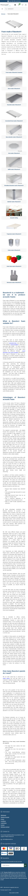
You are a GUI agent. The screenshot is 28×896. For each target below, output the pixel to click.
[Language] (15, 4)
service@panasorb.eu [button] (8, 839)
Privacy (2, 819)
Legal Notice (3, 823)
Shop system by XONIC (14, 892)
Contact (2, 825)
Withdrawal (3, 815)
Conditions (3, 821)
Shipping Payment (5, 817)
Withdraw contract (5, 827)
